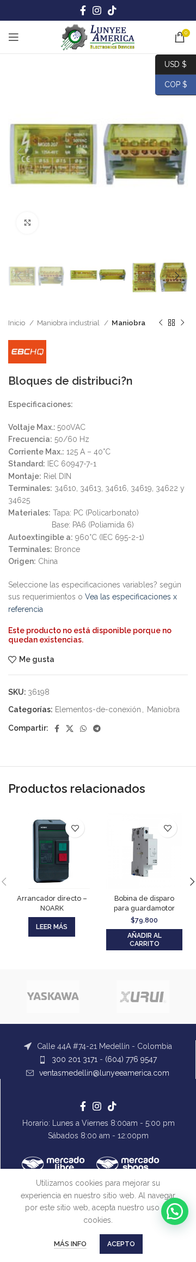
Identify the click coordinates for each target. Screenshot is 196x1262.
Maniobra (128, 322)
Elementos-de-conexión (98, 709)
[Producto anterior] (160, 323)
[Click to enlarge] (27, 223)
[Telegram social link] (97, 728)
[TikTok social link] (112, 10)
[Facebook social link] (83, 10)
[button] (144, 939)
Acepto (121, 1244)
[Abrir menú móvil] (13, 37)
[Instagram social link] (97, 10)
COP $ (171, 84)
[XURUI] (143, 996)
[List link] (97, 1046)
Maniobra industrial (69, 322)
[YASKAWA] (53, 996)
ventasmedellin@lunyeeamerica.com (104, 1073)
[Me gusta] (74, 828)
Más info (70, 1244)
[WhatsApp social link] (83, 728)
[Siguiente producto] (182, 323)
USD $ (175, 64)
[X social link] (70, 728)
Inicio (17, 322)
